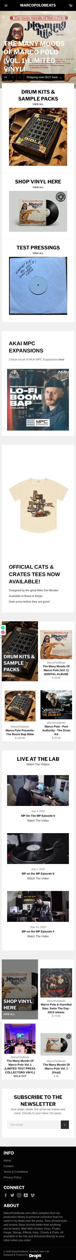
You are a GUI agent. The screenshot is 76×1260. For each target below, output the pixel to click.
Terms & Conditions (16, 1171)
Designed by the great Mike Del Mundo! (33, 590)
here (61, 359)
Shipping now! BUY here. (44, 77)
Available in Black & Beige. (26, 595)
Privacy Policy (12, 1177)
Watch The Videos (38, 764)
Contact (8, 1166)
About (7, 1160)
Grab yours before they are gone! (29, 601)
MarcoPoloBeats (38, 5)
